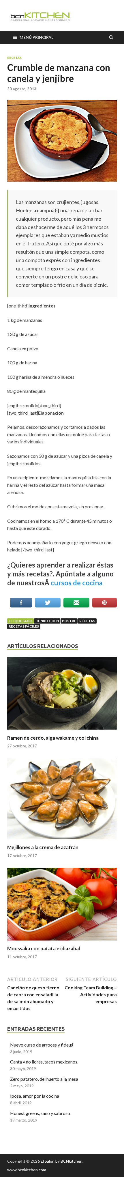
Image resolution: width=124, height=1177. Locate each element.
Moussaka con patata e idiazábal (43, 948)
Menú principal (36, 37)
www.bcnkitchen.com (26, 1169)
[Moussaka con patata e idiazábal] (62, 942)
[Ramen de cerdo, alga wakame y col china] (62, 731)
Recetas (14, 57)
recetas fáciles (24, 626)
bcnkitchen (47, 621)
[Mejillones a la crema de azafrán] (62, 840)
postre (69, 621)
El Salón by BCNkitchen (61, 1161)
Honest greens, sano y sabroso (40, 1113)
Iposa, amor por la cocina (34, 1096)
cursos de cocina (76, 582)
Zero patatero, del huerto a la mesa (44, 1079)
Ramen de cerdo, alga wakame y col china (53, 738)
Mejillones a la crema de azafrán (42, 847)
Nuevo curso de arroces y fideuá (41, 1044)
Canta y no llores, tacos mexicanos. (44, 1061)
